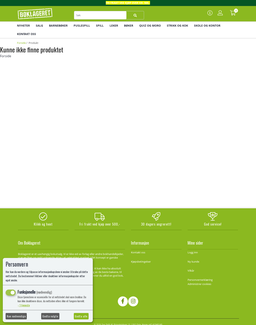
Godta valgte (50, 316)
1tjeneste (24, 305)
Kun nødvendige (16, 316)
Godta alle (81, 316)
